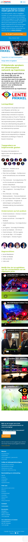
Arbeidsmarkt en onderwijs (7, 464)
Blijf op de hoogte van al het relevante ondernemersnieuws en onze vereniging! (12, 425)
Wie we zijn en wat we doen (7, 488)
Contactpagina (4, 506)
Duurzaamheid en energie (7, 466)
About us (3, 489)
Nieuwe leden (4, 497)
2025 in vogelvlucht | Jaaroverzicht (9, 457)
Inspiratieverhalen (5, 482)
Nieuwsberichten (5, 453)
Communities (4, 479)
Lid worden (4, 495)
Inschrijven (6, 436)
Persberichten (4, 455)
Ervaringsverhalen (5, 493)
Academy (3, 477)
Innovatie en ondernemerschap (8, 470)
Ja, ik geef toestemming (14, 34)
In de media (4, 459)
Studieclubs (4, 480)
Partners (3, 498)
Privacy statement (5, 445)
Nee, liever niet (14, 38)
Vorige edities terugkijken (9, 61)
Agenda (3, 475)
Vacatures (3, 491)
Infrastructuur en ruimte (6, 468)
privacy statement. (16, 30)
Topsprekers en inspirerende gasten (11, 57)
